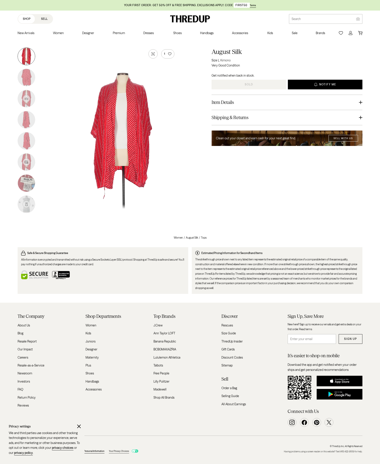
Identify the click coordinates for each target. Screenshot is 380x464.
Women (178, 237)
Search (296, 19)
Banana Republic (164, 341)
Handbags (92, 381)
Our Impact (25, 350)
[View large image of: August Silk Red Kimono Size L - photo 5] (26, 140)
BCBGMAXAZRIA (164, 350)
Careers (23, 357)
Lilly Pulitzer (161, 381)
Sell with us (343, 138)
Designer (91, 350)
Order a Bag (229, 388)
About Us (24, 325)
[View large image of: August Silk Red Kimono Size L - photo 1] (26, 57)
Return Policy (27, 398)
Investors (24, 381)
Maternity (92, 357)
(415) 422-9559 (347, 451)
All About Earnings (233, 404)
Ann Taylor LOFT (164, 333)
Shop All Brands (163, 398)
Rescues (227, 325)
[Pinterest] (316, 422)
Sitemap (227, 365)
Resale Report (27, 341)
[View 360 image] (26, 98)
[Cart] (360, 33)
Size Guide (228, 333)
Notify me (327, 84)
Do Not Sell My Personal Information (86, 451)
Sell (44, 18)
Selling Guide (230, 396)
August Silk (227, 51)
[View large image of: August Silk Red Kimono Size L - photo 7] (26, 183)
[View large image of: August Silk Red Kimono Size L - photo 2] (26, 77)
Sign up (350, 339)
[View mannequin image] (26, 203)
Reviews (23, 405)
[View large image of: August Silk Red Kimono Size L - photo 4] (26, 119)
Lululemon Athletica (166, 357)
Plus (88, 365)
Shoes (90, 374)
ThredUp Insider (232, 341)
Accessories (94, 389)
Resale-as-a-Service (31, 365)
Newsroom (25, 374)
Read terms (305, 329)
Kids (88, 333)
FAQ (20, 389)
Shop (27, 18)
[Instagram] (292, 422)
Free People (161, 374)
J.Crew (158, 325)
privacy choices (62, 448)
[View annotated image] (26, 162)
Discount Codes (232, 357)
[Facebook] (304, 422)
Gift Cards (228, 350)
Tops (203, 237)
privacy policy (23, 453)
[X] (329, 422)
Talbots (158, 365)
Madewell (159, 389)
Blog (20, 333)
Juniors (90, 341)
